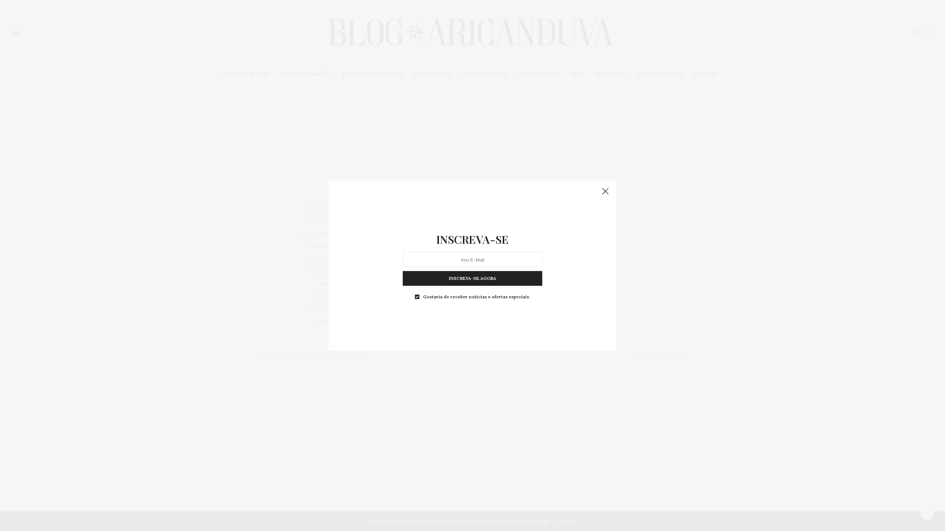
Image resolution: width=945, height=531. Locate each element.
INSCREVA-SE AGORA (472, 278)
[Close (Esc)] (605, 191)
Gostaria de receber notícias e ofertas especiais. (476, 297)
